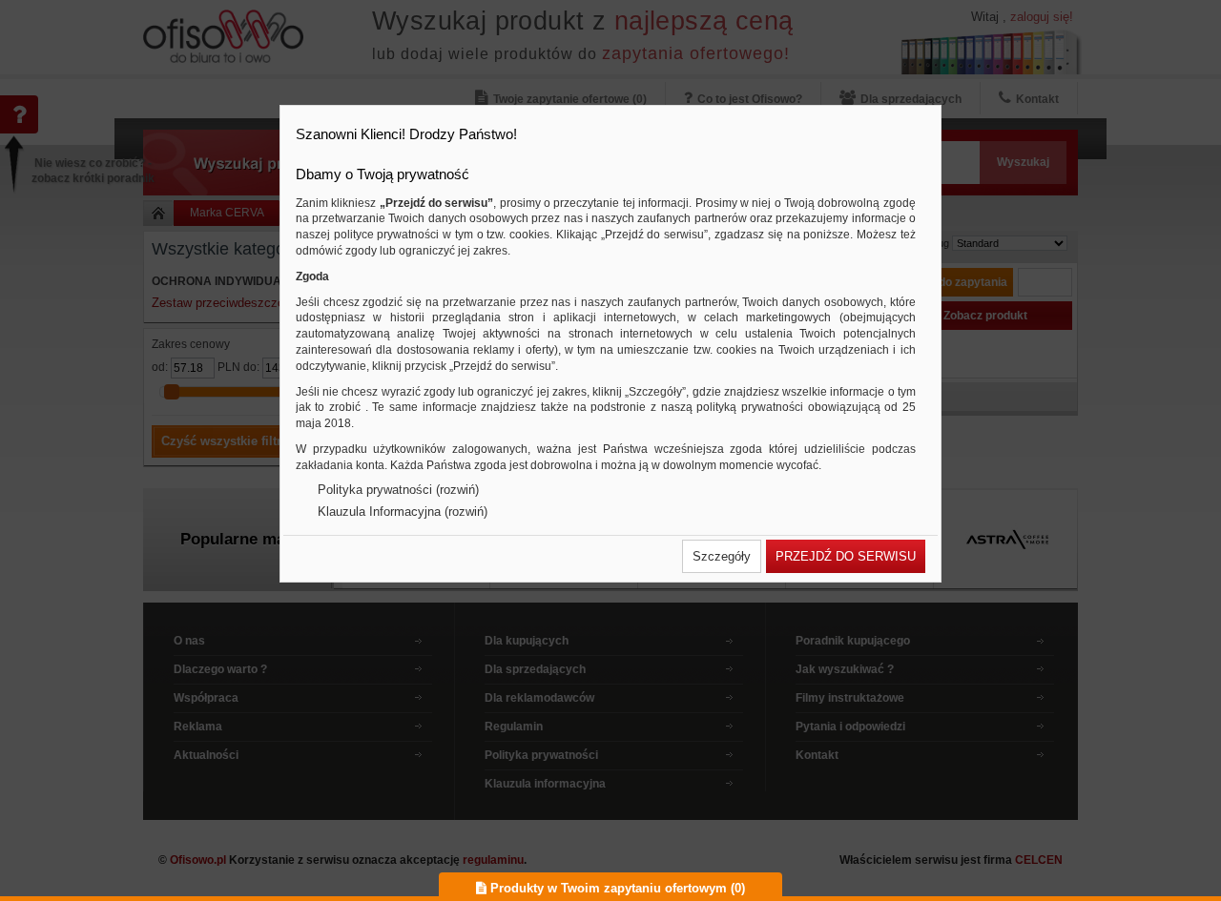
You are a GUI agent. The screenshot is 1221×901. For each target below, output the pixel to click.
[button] (721, 556)
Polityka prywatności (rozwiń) (398, 489)
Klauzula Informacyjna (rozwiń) (402, 511)
